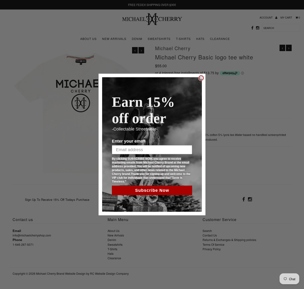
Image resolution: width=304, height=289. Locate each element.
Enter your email (128, 141)
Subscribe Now (152, 190)
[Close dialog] (201, 78)
